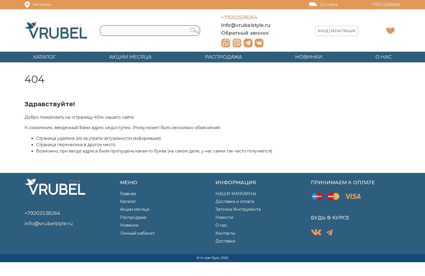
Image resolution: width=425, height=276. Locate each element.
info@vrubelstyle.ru (245, 25)
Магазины (42, 4)
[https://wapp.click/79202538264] (225, 43)
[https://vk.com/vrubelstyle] (259, 43)
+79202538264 (385, 4)
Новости (224, 217)
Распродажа (133, 217)
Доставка (329, 4)
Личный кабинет (137, 233)
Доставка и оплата (234, 201)
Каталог (128, 201)
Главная (128, 193)
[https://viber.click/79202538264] (236, 43)
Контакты (225, 233)
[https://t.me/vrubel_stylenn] (248, 43)
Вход (323, 31)
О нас (221, 225)
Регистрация (343, 31)
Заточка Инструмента (238, 209)
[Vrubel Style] (56, 30)
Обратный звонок (245, 33)
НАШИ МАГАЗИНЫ (235, 193)
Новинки (129, 225)
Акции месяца (134, 209)
